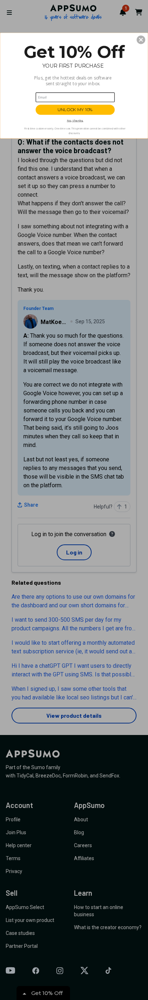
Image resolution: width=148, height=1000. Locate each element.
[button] (141, 39)
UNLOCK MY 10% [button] (75, 109)
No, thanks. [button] (75, 120)
